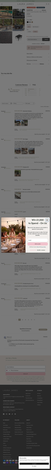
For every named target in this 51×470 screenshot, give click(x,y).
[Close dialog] (47, 220)
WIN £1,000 (37, 244)
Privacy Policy (43, 246)
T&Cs (38, 246)
